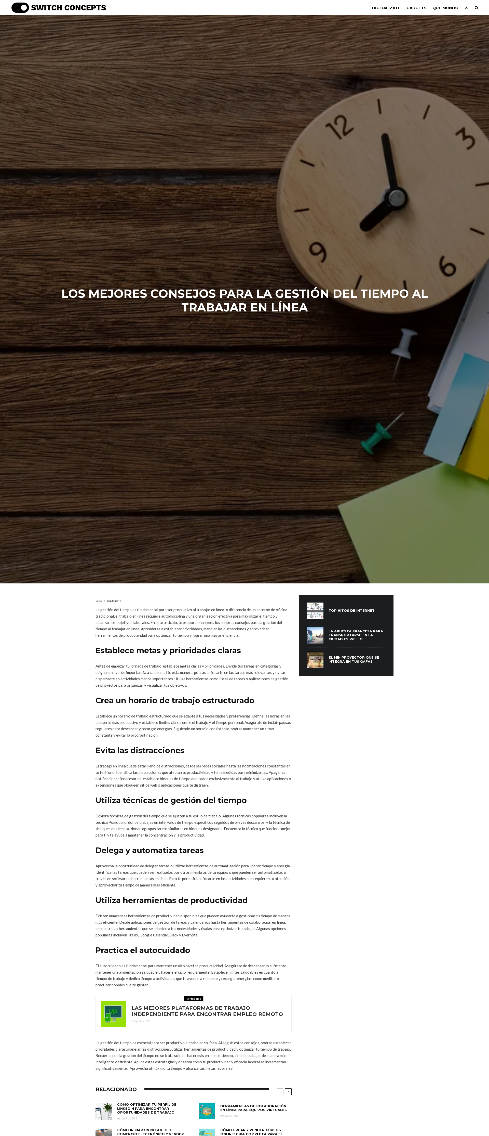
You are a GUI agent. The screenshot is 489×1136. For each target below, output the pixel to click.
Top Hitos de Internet (352, 610)
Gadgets (416, 7)
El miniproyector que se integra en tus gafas (354, 659)
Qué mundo (445, 7)
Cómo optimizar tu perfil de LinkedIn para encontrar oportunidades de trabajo (146, 1108)
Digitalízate (386, 7)
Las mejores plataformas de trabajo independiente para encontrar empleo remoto (207, 1011)
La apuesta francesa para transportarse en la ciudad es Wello (356, 635)
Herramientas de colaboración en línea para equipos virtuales (253, 1108)
